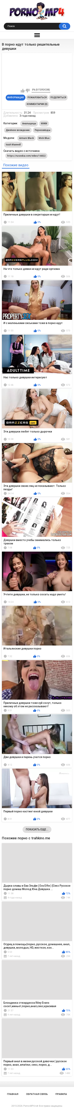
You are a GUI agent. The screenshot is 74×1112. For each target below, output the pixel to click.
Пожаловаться (37, 97)
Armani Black (26, 138)
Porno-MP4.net (30, 1106)
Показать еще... (37, 829)
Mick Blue (44, 138)
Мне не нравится (28, 91)
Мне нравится (23, 91)
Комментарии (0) (37, 104)
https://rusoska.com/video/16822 (26, 155)
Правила (61, 1094)
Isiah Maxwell (13, 144)
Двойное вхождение (18, 130)
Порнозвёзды (42, 130)
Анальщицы (29, 123)
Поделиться (58, 97)
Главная (12, 1094)
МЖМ (44, 123)
